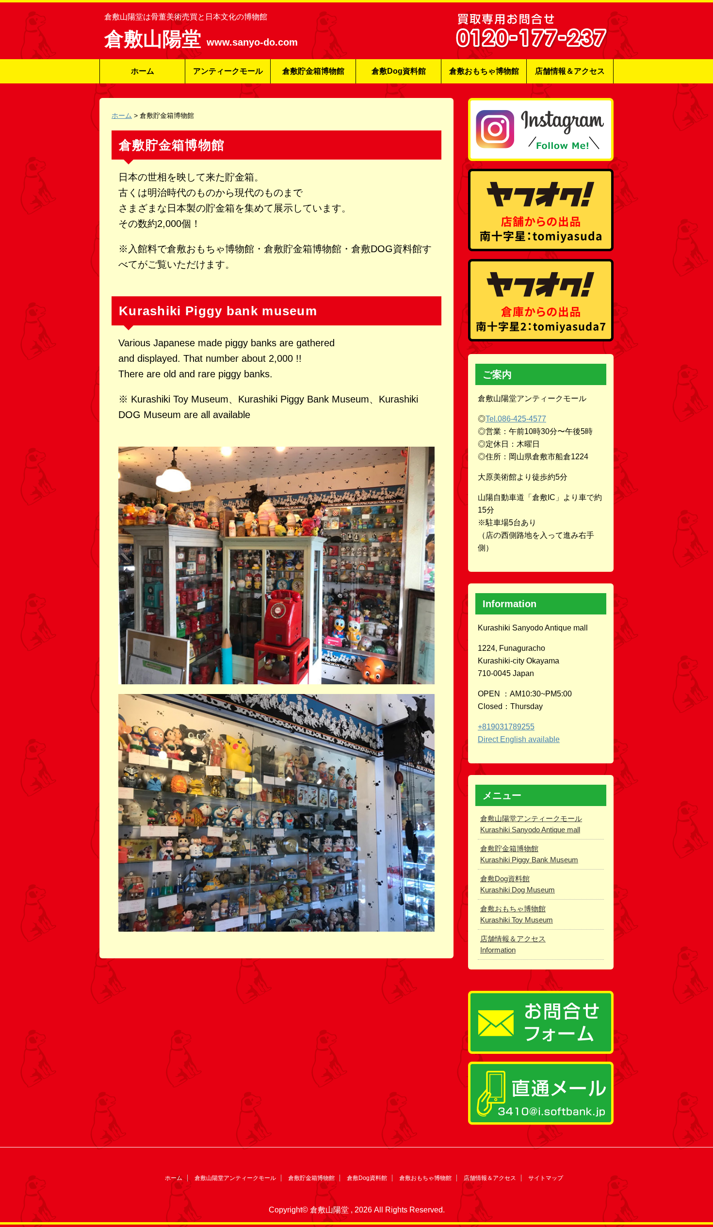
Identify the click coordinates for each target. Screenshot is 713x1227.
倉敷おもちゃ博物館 (484, 71)
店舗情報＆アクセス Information (513, 944)
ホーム (142, 71)
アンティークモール (228, 71)
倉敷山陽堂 (155, 38)
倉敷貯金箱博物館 (313, 71)
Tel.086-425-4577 (516, 419)
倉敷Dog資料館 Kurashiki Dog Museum (517, 884)
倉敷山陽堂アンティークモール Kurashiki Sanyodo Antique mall (531, 824)
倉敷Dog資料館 (399, 71)
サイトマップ (545, 1178)
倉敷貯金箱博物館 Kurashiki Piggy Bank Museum (529, 854)
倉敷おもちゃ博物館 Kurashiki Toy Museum (516, 914)
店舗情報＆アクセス (570, 71)
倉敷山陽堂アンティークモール (235, 1178)
